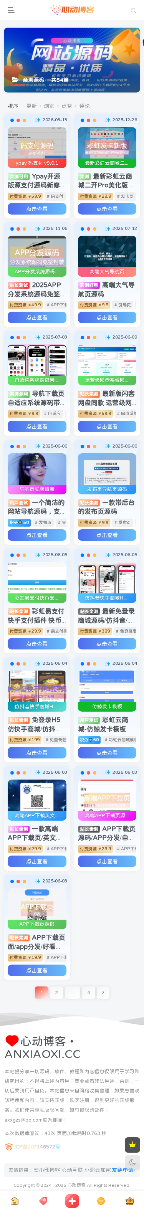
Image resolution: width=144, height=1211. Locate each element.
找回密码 (113, 150)
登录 (75, 172)
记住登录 (37, 151)
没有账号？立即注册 (44, 97)
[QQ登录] (72, 212)
